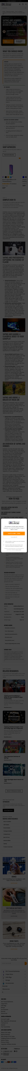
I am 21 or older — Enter (14, 533)
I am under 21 (14, 537)
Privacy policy (18, 549)
